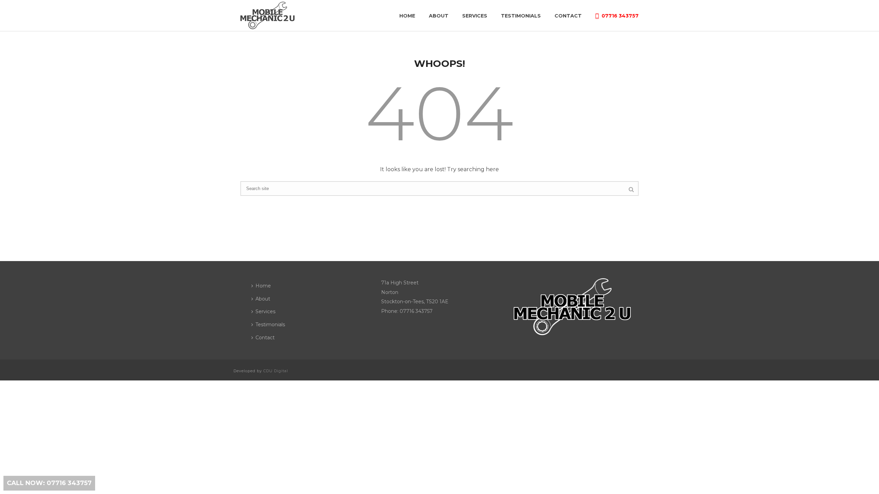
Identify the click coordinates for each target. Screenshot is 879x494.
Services (474, 16)
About (438, 16)
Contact (568, 16)
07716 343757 (620, 16)
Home (407, 16)
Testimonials (521, 16)
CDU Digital (275, 370)
